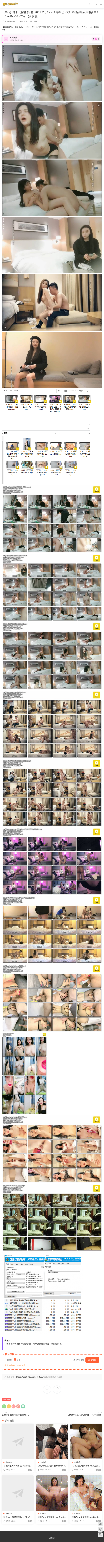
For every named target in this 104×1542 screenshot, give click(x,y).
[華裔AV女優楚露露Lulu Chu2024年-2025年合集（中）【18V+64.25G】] (52, 1493)
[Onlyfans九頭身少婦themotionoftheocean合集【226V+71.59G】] (52, 1441)
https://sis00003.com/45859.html (31, 1377)
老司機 (10, 4)
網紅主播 (6, 1399)
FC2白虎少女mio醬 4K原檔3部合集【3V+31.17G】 (86, 1465)
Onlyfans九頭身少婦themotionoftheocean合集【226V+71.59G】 (52, 1465)
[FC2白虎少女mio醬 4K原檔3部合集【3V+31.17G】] (86, 1441)
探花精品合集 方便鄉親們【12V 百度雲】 (84, 1415)
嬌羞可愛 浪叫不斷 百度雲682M (15, 1415)
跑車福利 (23, 21)
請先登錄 (92, 1360)
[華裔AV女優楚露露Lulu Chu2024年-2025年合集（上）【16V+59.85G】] (18, 1493)
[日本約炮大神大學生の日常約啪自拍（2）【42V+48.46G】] (18, 1441)
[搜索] (90, 4)
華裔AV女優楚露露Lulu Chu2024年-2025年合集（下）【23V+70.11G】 (86, 1517)
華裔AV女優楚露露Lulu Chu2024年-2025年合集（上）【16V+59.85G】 (17, 1517)
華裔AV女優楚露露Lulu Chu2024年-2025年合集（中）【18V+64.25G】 (52, 1517)
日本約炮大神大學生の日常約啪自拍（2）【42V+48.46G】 (17, 1465)
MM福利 (52, 1538)
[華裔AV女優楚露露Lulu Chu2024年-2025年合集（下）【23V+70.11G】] (86, 1493)
